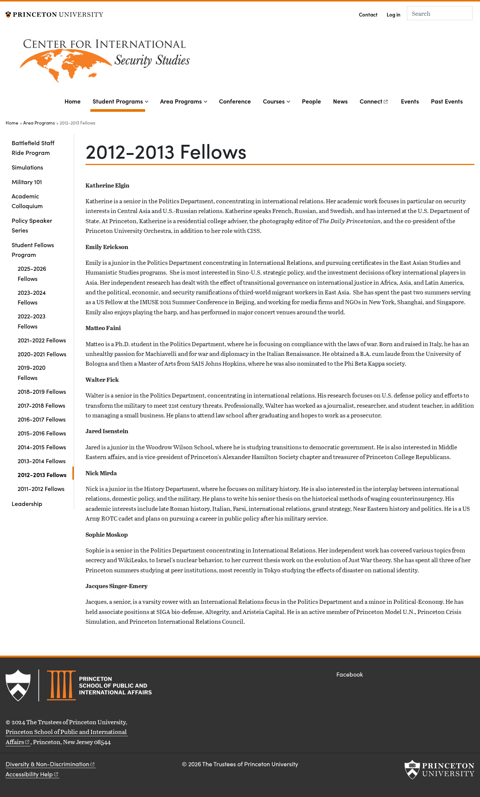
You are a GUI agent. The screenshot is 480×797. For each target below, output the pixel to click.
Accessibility (29, 774)
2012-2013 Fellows (46, 474)
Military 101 (27, 181)
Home (72, 101)
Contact (368, 14)
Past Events (447, 101)
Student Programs (119, 100)
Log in (393, 14)
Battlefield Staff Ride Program (33, 147)
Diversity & (47, 764)
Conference (235, 101)
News (340, 101)
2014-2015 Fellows (42, 447)
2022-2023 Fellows (31, 321)
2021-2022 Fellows (42, 340)
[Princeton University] (54, 13)
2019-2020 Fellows (31, 372)
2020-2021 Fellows (42, 354)
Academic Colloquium (27, 201)
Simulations (27, 167)
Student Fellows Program (43, 249)
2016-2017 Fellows (42, 419)
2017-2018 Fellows (41, 405)
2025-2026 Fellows (32, 273)
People (311, 101)
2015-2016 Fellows (42, 433)
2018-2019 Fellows (42, 391)
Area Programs (181, 101)
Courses (274, 101)
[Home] (161, 62)
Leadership (27, 503)
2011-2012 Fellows (41, 488)
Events (410, 101)
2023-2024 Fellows (32, 297)
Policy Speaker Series (32, 225)
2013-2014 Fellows (42, 460)
